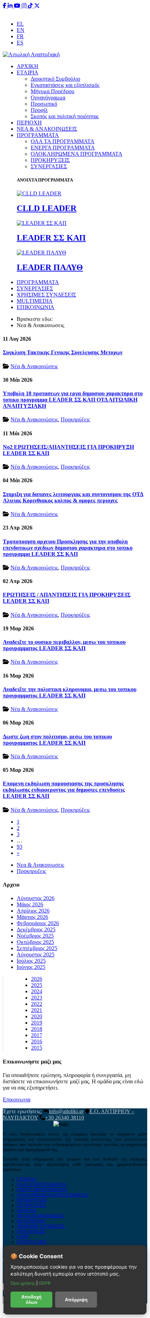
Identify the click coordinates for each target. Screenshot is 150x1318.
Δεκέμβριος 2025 (36, 929)
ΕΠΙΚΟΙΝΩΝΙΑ (35, 307)
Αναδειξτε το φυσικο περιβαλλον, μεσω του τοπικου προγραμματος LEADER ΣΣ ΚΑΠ (64, 645)
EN (20, 30)
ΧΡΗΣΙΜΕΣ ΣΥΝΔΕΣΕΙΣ (46, 295)
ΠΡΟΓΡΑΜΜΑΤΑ (38, 135)
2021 (36, 1010)
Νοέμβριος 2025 (35, 936)
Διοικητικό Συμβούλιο (55, 79)
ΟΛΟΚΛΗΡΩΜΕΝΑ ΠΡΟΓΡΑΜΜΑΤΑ (76, 154)
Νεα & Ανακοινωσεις (40, 865)
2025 (36, 985)
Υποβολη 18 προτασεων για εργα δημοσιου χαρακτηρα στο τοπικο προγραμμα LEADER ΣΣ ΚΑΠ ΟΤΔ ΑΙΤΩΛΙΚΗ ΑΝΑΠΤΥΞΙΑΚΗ (73, 399)
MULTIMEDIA (35, 301)
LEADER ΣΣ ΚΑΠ (51, 237)
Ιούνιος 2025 (31, 967)
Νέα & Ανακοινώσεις (34, 366)
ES (20, 43)
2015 (36, 1048)
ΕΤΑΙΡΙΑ (27, 72)
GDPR (23, 1236)
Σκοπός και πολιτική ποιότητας (65, 116)
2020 (36, 1016)
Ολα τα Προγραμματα (41, 1184)
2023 (36, 998)
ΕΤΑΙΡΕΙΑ (26, 1179)
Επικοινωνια (16, 1099)
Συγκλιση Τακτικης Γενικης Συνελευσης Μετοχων (62, 352)
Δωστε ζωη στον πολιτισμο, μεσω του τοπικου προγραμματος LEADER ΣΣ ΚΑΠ (57, 740)
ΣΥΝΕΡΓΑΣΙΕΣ (49, 166)
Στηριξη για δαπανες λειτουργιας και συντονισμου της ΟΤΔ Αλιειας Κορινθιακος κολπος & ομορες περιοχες (73, 497)
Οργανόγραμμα (48, 97)
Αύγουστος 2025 (35, 954)
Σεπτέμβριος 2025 (37, 948)
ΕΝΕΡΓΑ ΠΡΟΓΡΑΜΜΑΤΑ (63, 148)
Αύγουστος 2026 (35, 898)
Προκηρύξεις (75, 419)
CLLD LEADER (46, 208)
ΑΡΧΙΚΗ (27, 66)
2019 (36, 1023)
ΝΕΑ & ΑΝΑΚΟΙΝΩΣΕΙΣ (47, 129)
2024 (36, 991)
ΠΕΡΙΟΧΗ (29, 123)
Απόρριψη (76, 1299)
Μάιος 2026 (30, 904)
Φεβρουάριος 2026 (38, 923)
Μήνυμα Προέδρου (52, 91)
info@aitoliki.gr (76, 12)
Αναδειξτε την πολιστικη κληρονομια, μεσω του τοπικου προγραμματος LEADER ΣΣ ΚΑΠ (69, 692)
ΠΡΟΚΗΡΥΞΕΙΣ (50, 160)
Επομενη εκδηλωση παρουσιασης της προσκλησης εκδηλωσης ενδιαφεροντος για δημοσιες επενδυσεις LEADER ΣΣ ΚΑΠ (64, 790)
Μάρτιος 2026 (32, 917)
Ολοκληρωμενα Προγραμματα (52, 1194)
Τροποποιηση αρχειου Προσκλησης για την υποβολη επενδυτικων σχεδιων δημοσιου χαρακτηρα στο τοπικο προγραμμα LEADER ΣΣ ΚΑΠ (68, 548)
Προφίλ (39, 110)
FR (20, 36)
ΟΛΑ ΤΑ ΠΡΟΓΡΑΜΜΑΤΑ (63, 141)
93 (19, 847)
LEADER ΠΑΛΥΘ (50, 267)
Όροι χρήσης (23, 1283)
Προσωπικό (44, 104)
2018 (36, 1029)
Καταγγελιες (32, 1241)
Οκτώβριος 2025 (35, 942)
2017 (36, 1035)
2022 (36, 1004)
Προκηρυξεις (31, 871)
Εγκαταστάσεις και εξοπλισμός (65, 85)
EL (20, 24)
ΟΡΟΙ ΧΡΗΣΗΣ (31, 1231)
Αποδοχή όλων (31, 1299)
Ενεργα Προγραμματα (42, 1189)
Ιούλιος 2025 (31, 961)
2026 (36, 979)
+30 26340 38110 (118, 12)
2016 (36, 1041)
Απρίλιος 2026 (33, 911)
